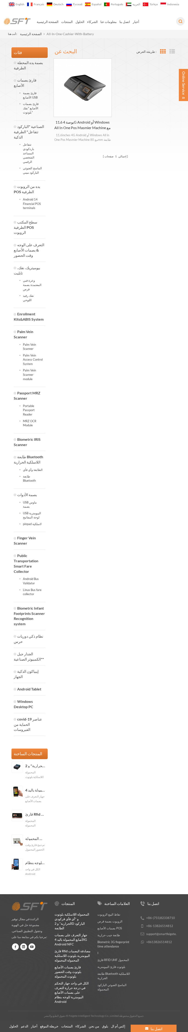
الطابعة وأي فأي (33, 470)
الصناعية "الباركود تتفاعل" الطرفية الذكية (29, 131)
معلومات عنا (108, 22)
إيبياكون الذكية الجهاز (26, 674)
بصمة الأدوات (27, 494)
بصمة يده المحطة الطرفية (28, 65)
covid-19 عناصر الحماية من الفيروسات (28, 724)
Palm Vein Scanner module (29, 374)
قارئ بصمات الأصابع (25, 83)
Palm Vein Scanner (23, 334)
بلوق (105, 1026)
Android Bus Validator (31, 581)
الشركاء (92, 22)
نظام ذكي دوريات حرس (28, 639)
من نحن (94, 1026)
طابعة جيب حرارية (108, 935)
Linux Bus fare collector (32, 592)
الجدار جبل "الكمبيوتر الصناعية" (29, 656)
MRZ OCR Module (29, 423)
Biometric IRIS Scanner (27, 442)
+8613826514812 (159, 942)
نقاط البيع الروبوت (108, 914)
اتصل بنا (124, 22)
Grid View (163, 52)
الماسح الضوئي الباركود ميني (32, 170)
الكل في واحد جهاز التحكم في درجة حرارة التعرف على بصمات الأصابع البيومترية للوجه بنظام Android (35, 863)
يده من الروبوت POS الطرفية (27, 189)
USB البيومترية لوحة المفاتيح (32, 515)
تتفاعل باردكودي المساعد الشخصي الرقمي (28, 153)
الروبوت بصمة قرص (109, 921)
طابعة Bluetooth (29, 479)
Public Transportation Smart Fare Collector (26, 563)
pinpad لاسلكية (32, 524)
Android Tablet (29, 689)
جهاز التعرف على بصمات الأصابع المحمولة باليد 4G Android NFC (35, 790)
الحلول (79, 22)
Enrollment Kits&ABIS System (29, 316)
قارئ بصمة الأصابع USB (30, 95)
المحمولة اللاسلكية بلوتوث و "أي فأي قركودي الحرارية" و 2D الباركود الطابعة (35, 766)
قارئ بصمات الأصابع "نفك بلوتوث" (31, 108)
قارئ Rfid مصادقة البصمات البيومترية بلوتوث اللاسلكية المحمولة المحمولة (35, 814)
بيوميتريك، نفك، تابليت (27, 270)
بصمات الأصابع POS (109, 928)
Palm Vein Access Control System (33, 359)
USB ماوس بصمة (30, 504)
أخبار (136, 22)
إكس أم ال (118, 1026)
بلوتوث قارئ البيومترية (111, 967)
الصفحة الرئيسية (47, 22)
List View (172, 52)
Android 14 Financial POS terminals (32, 204)
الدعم (24, 1026)
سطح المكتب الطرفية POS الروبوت (25, 227)
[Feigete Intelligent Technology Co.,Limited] (17, 21)
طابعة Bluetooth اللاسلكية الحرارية (28, 459)
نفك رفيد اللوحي (28, 298)
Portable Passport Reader (29, 410)
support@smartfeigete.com (164, 934)
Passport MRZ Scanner (27, 395)
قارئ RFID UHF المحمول (113, 960)
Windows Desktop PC (23, 704)
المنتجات (67, 22)
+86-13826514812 (159, 926)
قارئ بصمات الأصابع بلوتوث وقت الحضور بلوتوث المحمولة (35, 839)
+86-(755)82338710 (160, 918)
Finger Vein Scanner (25, 540)
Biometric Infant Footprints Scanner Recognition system (29, 616)
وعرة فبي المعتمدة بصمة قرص (32, 285)
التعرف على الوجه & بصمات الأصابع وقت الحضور (29, 250)
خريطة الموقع (49, 1026)
